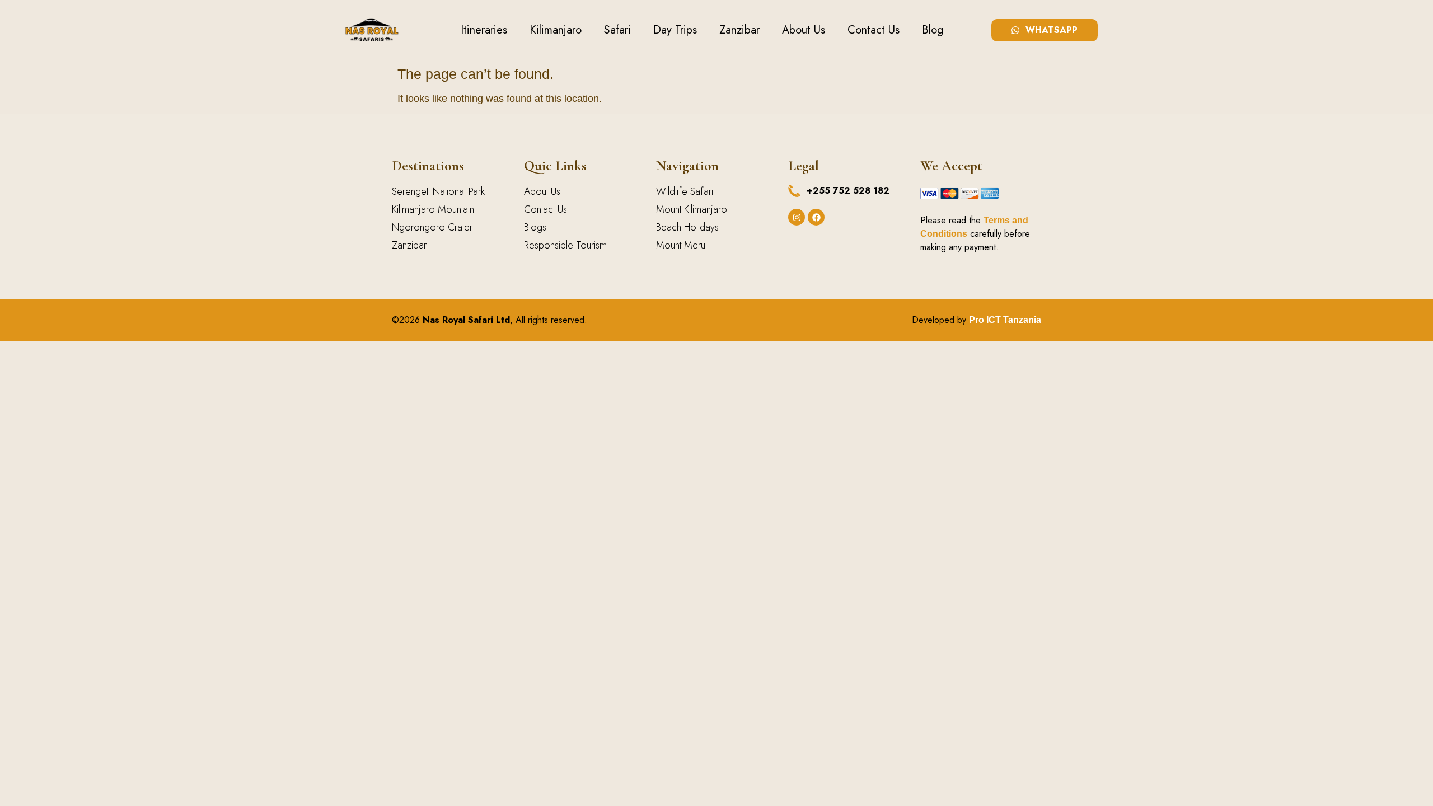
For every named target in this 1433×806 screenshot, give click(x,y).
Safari (617, 30)
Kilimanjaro (556, 30)
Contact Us (873, 30)
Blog (932, 30)
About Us (803, 30)
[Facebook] (816, 217)
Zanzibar (739, 30)
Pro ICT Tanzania (1005, 320)
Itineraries (484, 30)
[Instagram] (796, 217)
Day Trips (675, 30)
